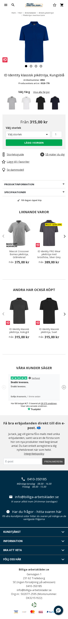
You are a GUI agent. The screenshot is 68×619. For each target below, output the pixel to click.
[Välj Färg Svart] (41, 104)
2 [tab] (31, 66)
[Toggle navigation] (5, 5)
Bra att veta (12, 550)
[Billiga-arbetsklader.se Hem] (34, 4)
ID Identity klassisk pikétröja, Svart (49, 331)
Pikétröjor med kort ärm (34, 15)
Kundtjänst (12, 532)
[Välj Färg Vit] (27, 104)
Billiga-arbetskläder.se (34, 569)
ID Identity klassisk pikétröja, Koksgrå (19, 331)
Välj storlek (13, 128)
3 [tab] (36, 66)
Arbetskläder (30, 13)
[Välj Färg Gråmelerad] (12, 104)
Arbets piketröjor (46, 13)
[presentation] (63, 236)
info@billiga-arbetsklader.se (37, 497)
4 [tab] (41, 66)
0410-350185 (37, 479)
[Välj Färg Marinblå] (55, 104)
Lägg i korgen (34, 142)
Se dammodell (15, 170)
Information (13, 541)
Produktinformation (19, 184)
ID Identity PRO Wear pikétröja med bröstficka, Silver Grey (49, 254)
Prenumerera (53, 461)
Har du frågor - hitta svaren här (37, 512)
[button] (58, 610)
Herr (20, 13)
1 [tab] (26, 66)
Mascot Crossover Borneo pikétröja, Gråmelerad (19, 254)
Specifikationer (15, 192)
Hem (14, 13)
